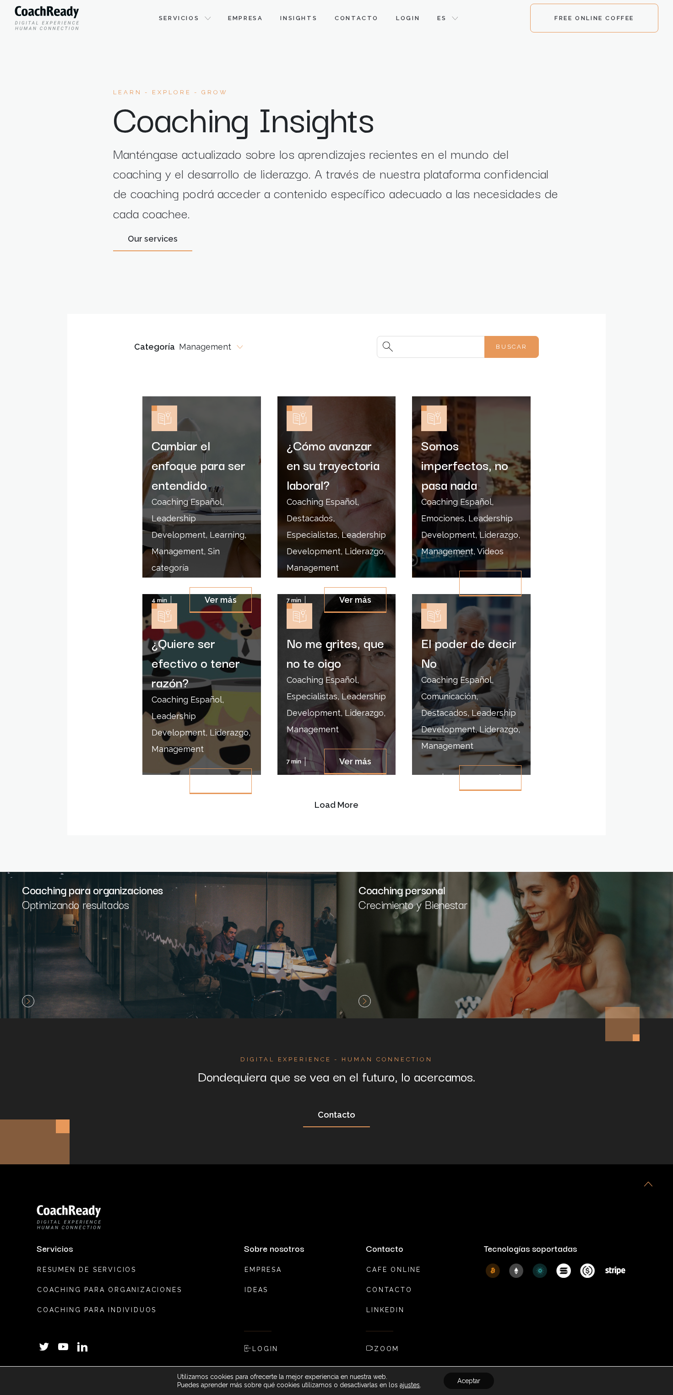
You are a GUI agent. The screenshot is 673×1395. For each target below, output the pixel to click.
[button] (184, 18)
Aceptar (468, 1380)
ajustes (410, 1385)
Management (205, 346)
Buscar (511, 346)
